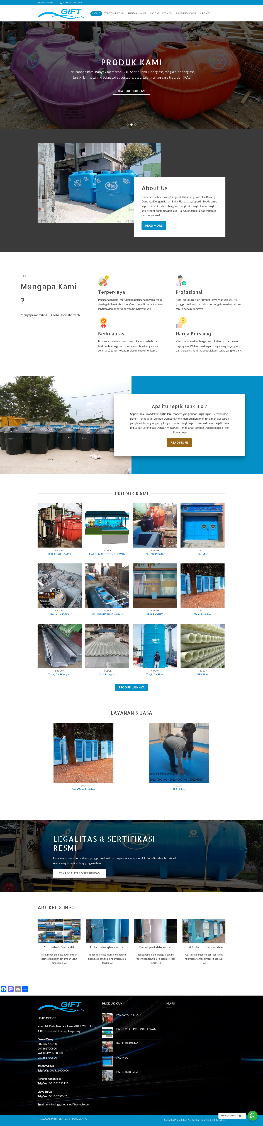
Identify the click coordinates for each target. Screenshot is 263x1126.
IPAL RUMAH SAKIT (59, 554)
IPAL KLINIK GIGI (59, 614)
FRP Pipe (202, 674)
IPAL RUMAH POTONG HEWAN (107, 554)
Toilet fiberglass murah (107, 947)
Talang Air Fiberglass (59, 674)
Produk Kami (137, 13)
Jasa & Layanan (161, 13)
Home (96, 13)
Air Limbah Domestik (59, 947)
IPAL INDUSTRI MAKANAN (107, 614)
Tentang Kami (114, 13)
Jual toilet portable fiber (204, 947)
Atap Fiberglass (107, 674)
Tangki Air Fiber (155, 674)
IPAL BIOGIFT (155, 614)
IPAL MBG (202, 554)
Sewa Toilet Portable (83, 789)
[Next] (253, 75)
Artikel (205, 13)
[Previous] (10, 75)
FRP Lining (179, 789)
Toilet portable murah (155, 947)
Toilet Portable (202, 614)
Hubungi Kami (186, 13)
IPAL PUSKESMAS (155, 554)
